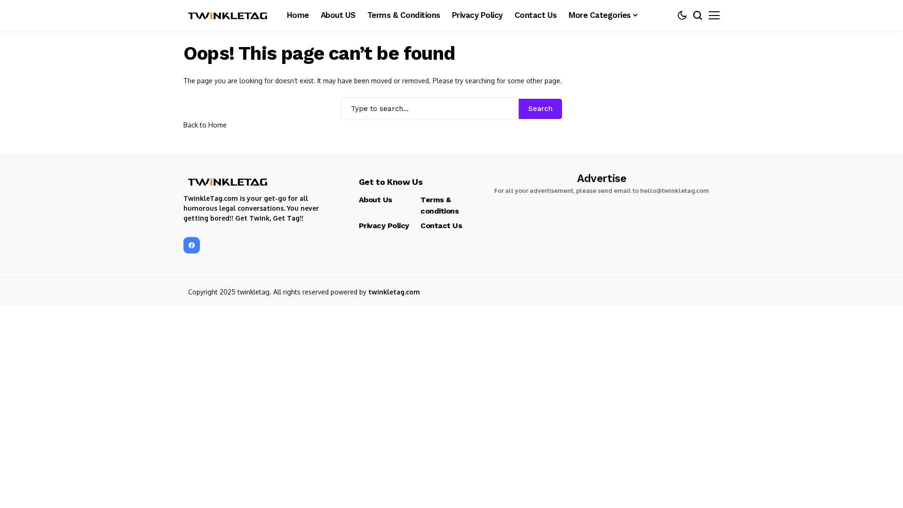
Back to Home (205, 125)
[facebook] (191, 245)
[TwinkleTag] (228, 15)
